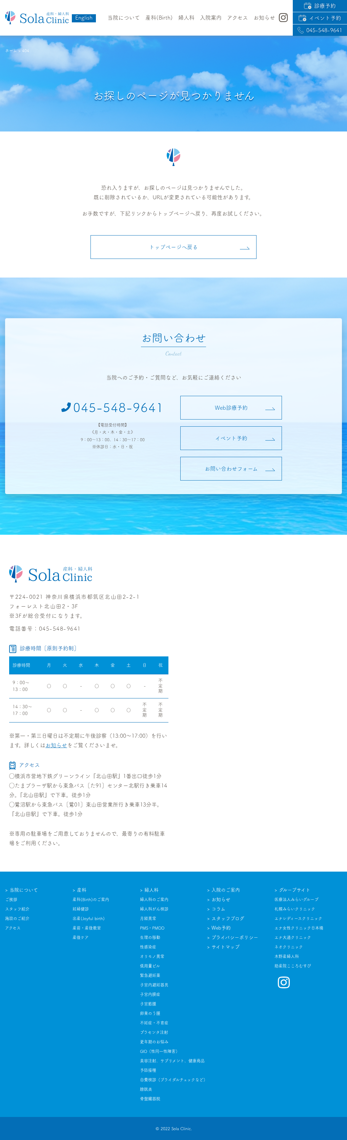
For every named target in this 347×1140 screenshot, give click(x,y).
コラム (218, 909)
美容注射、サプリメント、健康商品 (172, 1061)
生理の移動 (150, 937)
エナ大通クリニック (292, 937)
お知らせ (56, 745)
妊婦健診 (81, 909)
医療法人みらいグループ (296, 899)
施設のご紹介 (17, 918)
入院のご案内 (225, 890)
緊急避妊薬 (150, 975)
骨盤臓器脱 (150, 1099)
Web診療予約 (231, 407)
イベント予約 (325, 18)
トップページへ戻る (173, 247)
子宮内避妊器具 (154, 985)
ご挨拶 (11, 899)
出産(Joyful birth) (89, 918)
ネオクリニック (288, 947)
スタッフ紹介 (17, 909)
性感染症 (148, 947)
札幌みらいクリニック (294, 909)
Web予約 (221, 927)
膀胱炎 (146, 1089)
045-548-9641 (324, 30)
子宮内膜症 (150, 994)
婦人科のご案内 (154, 899)
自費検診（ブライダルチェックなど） (173, 1080)
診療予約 (325, 5)
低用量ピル (150, 966)
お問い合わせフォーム (231, 468)
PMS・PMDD (152, 928)
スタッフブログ (227, 918)
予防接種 (148, 1070)
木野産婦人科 (286, 956)
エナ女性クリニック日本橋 (298, 928)
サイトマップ (225, 946)
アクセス (237, 17)
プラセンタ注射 (154, 1032)
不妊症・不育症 (154, 1023)
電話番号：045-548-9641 (45, 628)
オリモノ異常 (152, 956)
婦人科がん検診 (154, 909)
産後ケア (81, 937)
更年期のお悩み (154, 1042)
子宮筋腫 (148, 1004)
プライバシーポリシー (234, 937)
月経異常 (148, 918)
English (84, 17)
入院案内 (211, 17)
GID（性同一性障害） (160, 1051)
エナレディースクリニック (298, 918)
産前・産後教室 (87, 928)
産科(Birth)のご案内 (91, 899)
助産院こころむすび (292, 966)
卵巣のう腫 (150, 1013)
